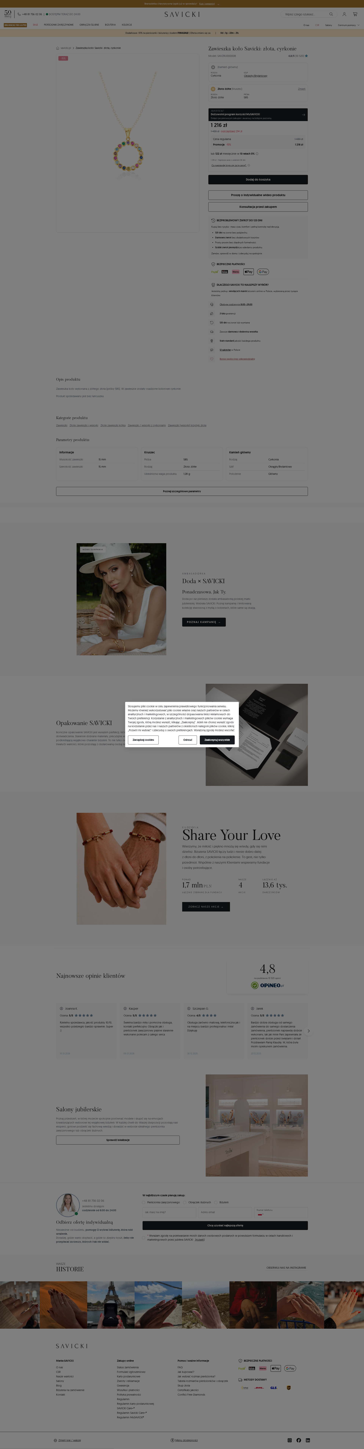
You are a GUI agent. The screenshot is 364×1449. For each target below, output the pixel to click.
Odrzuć (187, 740)
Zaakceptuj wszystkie (217, 740)
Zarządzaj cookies (143, 740)
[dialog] (182, 724)
